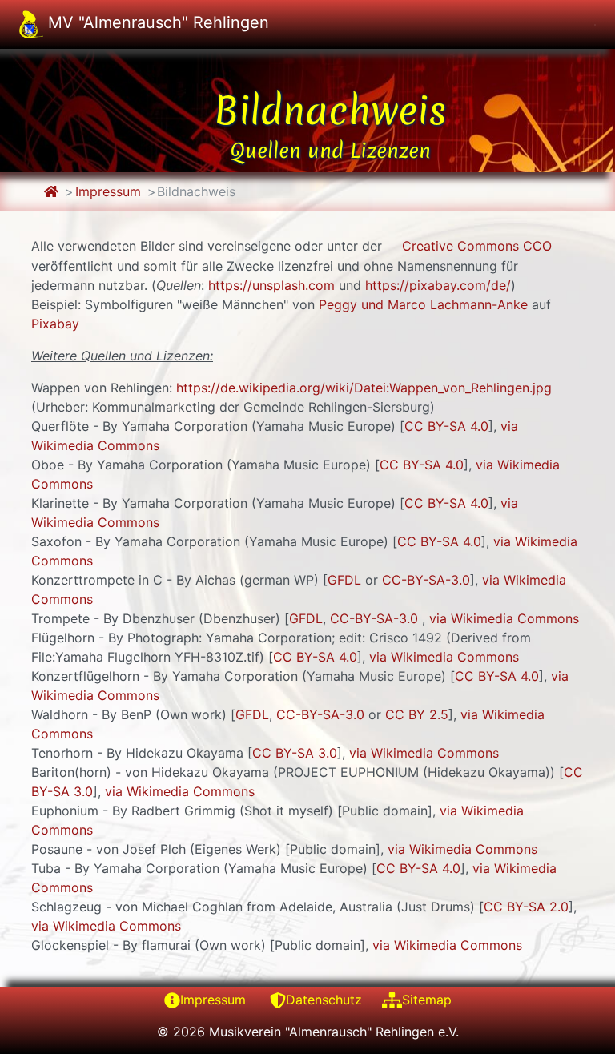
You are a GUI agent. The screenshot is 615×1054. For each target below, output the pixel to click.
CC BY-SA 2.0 (526, 907)
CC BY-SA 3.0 (294, 753)
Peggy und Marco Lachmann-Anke (423, 304)
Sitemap (427, 1000)
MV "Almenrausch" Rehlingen (156, 22)
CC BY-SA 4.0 (446, 426)
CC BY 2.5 (416, 714)
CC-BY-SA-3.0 (426, 580)
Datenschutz (324, 1000)
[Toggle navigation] (595, 25)
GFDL (344, 580)
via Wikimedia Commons (504, 618)
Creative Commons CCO (477, 246)
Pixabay (55, 324)
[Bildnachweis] (51, 191)
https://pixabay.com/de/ (438, 285)
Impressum (108, 191)
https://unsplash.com (271, 285)
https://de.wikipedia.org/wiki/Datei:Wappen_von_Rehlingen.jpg (364, 388)
